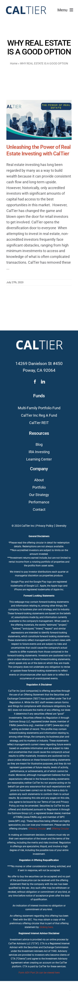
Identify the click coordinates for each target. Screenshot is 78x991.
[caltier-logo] (25, 4)
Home (13, 63)
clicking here (46, 927)
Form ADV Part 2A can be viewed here (39, 972)
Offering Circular (37, 828)
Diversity (61, 525)
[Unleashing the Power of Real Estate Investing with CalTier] (39, 120)
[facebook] (35, 382)
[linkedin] (43, 382)
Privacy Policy (44, 525)
